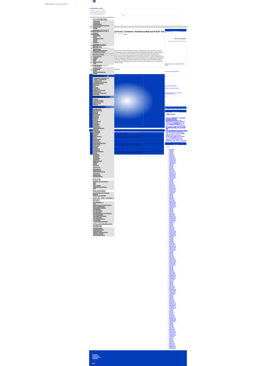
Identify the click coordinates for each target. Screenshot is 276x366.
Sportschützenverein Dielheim (102, 213)
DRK (94, 60)
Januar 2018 (172, 273)
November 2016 (172, 290)
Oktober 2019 (172, 248)
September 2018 (172, 264)
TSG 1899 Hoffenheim (99, 216)
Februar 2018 (172, 272)
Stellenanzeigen (103, 224)
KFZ (94, 86)
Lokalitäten (96, 89)
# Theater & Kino (98, 100)
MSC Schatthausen (99, 206)
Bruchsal (96, 116)
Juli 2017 (171, 281)
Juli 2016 (171, 295)
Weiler (95, 164)
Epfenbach (96, 124)
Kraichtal (96, 134)
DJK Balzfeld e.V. (98, 202)
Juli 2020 (171, 237)
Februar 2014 (172, 329)
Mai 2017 (171, 283)
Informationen (97, 24)
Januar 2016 (172, 302)
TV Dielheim (96, 220)
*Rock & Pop (97, 103)
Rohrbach (96, 154)
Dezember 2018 (172, 260)
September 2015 (172, 307)
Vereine (97, 226)
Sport (96, 200)
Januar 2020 (172, 244)
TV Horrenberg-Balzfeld (100, 221)
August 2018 (172, 265)
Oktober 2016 (172, 291)
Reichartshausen (98, 151)
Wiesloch (96, 165)
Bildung (97, 47)
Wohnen (95, 33)
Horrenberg (96, 132)
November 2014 (172, 319)
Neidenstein (96, 144)
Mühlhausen (97, 142)
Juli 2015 (171, 310)
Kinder (95, 41)
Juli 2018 (171, 266)
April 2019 (171, 255)
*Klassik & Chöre (98, 102)
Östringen (96, 146)
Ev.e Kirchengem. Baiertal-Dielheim (101, 193)
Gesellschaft (101, 31)
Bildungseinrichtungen (100, 50)
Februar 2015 (172, 316)
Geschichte (96, 23)
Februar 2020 (172, 243)
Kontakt (95, 354)
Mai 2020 (171, 240)
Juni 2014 (171, 324)
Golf (94, 204)
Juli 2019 (171, 252)
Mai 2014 (171, 325)
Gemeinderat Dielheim (100, 187)
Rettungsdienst (97, 62)
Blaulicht (98, 54)
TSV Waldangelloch (99, 219)
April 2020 (171, 241)
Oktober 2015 (172, 306)
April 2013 (171, 341)
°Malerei (95, 104)
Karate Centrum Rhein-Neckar (102, 205)
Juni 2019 (171, 253)
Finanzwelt (96, 21)
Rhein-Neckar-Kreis (99, 172)
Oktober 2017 (172, 277)
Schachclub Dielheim (99, 208)
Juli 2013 (171, 337)
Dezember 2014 (172, 318)
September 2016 (172, 293)
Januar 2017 (172, 288)
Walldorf (95, 162)
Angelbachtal (97, 109)
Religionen (99, 191)
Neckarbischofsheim (99, 143)
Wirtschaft (96, 94)
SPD (94, 188)
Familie (95, 40)
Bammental (96, 114)
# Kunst (95, 99)
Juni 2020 (171, 238)
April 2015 (171, 313)
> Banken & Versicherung (101, 78)
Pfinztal (95, 147)
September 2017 (172, 278)
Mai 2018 (171, 269)
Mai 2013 (171, 340)
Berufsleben (97, 35)
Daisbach (96, 117)
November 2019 (172, 247)
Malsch (95, 135)
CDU (94, 183)
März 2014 (171, 328)
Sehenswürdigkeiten (99, 72)
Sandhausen (97, 175)
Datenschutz (96, 357)
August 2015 (172, 308)
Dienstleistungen (98, 83)
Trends (95, 28)
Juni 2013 (171, 338)
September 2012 (172, 348)
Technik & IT (97, 27)
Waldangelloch (97, 161)
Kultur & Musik (101, 97)
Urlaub (95, 73)
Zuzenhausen (97, 170)
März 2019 (171, 256)
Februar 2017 (172, 287)
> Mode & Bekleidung (99, 79)
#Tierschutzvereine (99, 235)
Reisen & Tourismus (99, 90)
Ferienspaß (96, 69)
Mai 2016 (171, 297)
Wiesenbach (97, 169)
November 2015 (172, 305)
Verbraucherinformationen (101, 25)
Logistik (95, 87)
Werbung (95, 358)
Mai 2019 (171, 254)
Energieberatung (98, 38)
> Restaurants (97, 81)
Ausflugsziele (97, 68)
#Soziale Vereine (98, 233)
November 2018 (172, 261)
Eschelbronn (97, 121)
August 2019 (172, 250)
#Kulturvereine (97, 231)
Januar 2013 (172, 345)
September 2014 (172, 320)
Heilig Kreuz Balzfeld (99, 196)
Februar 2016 (172, 301)
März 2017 (171, 285)
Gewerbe (98, 76)
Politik (97, 179)
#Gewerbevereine (98, 229)
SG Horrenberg (97, 210)
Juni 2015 (171, 311)
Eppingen (96, 125)
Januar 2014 (172, 330)
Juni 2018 (171, 267)
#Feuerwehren (97, 56)
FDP (94, 184)
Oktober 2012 (172, 347)
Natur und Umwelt (103, 198)
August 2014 (172, 322)
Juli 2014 (171, 323)
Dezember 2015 (172, 304)
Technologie (97, 92)
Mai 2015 (171, 312)
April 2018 (171, 270)
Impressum (95, 356)
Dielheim (95, 119)
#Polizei (95, 58)
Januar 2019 (172, 259)
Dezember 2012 (172, 346)
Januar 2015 (172, 317)
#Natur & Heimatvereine (100, 232)
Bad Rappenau (97, 110)
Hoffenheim (96, 131)
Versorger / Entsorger (99, 93)
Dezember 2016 (172, 289)
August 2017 (172, 279)
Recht (95, 37)
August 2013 (172, 336)
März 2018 (171, 271)
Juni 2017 (171, 282)
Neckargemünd (97, 176)
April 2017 (171, 284)
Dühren (95, 120)
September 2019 (172, 249)
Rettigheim (96, 149)
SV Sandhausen (98, 215)
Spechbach (96, 158)
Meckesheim (97, 139)
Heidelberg (96, 173)
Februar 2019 (172, 258)
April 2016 (171, 299)
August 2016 (172, 294)
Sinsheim (96, 157)
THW (94, 63)
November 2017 (172, 276)
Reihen (95, 153)
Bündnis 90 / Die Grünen (100, 181)
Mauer (95, 138)
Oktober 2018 (172, 263)
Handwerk (96, 85)
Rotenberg (96, 155)
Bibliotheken (97, 49)
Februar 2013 (172, 343)
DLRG (95, 59)
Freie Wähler (97, 185)
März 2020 (171, 242)
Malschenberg (97, 136)
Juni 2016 (171, 296)
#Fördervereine (97, 228)
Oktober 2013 (172, 334)
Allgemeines (100, 19)
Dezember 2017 (172, 275)
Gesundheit (99, 45)
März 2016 (171, 300)
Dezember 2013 (172, 331)
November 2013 (172, 332)
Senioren (96, 42)
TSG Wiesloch (97, 217)
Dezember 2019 (172, 246)
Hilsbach (95, 129)
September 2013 (172, 335)
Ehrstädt (95, 123)
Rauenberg (96, 150)
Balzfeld (95, 113)
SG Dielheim (97, 209)
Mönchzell (96, 140)
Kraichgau (99, 107)
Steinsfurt (96, 159)
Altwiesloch (96, 167)
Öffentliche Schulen (99, 52)
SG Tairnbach (97, 212)
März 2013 (171, 342)
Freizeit (97, 66)
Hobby (95, 71)
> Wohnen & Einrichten (100, 82)
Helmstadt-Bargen (98, 128)
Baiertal (95, 112)
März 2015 (171, 314)
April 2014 (171, 326)
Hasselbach (96, 127)
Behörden (96, 34)
